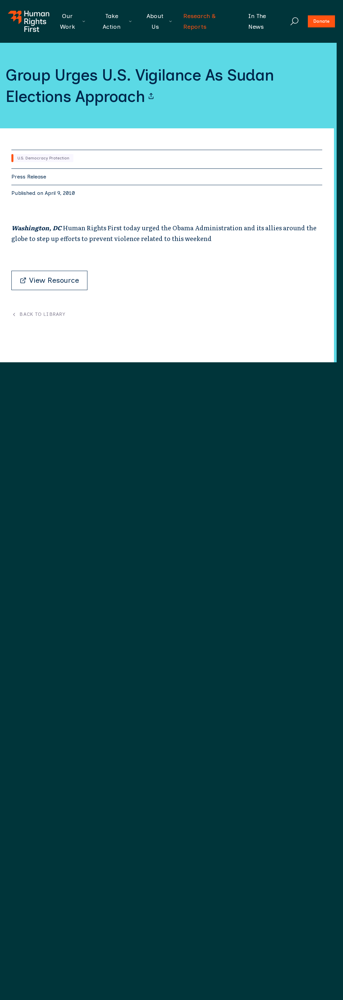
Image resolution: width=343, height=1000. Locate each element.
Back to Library (42, 314)
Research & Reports (199, 21)
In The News (257, 21)
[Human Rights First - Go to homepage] (28, 21)
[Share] (151, 96)
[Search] (294, 21)
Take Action (112, 21)
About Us (155, 21)
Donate (321, 21)
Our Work (67, 21)
